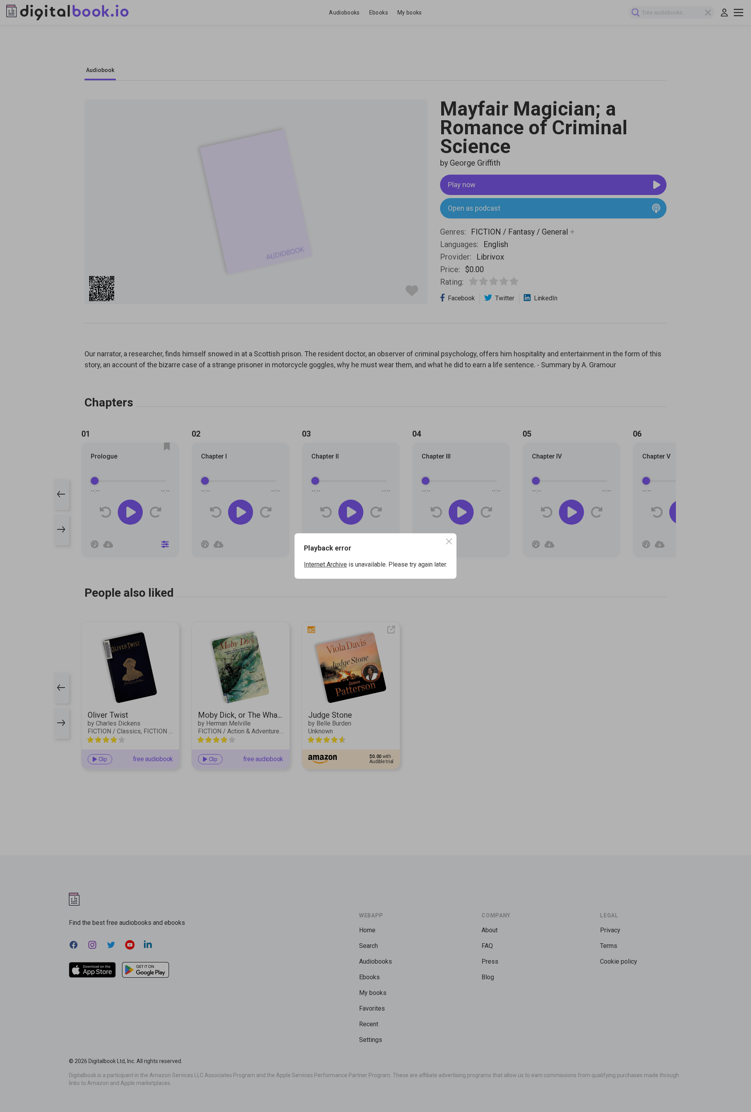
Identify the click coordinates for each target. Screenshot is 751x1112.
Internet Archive (325, 564)
